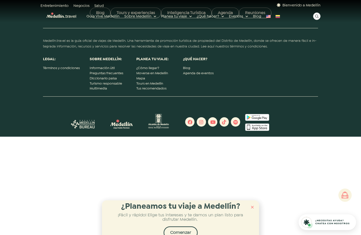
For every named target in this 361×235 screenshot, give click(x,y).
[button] (252, 202)
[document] (180, 117)
